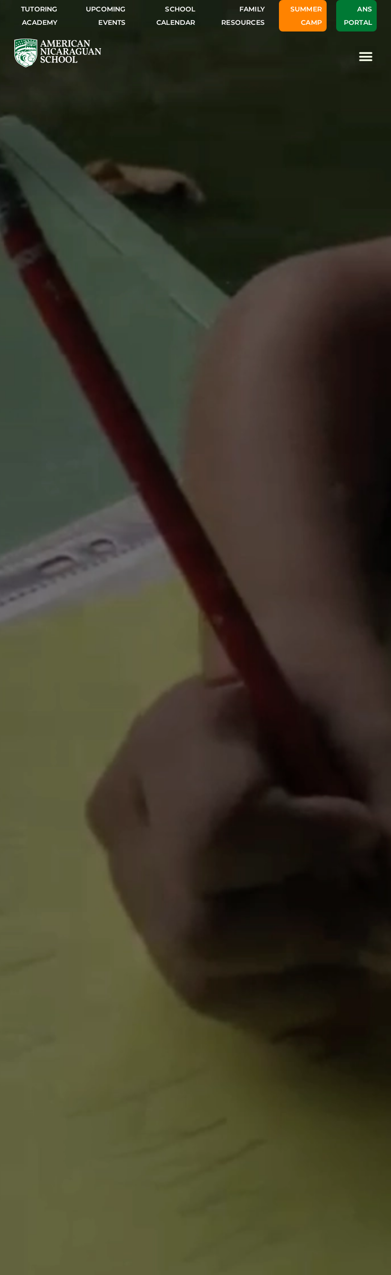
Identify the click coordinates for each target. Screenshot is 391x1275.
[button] (366, 56)
